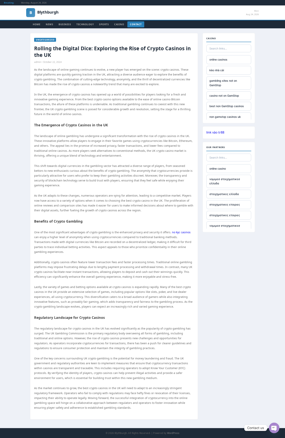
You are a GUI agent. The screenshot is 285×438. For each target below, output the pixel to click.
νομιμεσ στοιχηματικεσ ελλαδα (224, 181)
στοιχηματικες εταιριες (224, 204)
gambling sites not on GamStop (223, 83)
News (49, 24)
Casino (119, 24)
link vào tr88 (215, 132)
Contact (136, 24)
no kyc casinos (181, 232)
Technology (85, 24)
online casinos (218, 59)
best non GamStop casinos (226, 106)
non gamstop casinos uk (225, 116)
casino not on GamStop (224, 95)
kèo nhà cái (216, 70)
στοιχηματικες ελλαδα (224, 194)
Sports (104, 24)
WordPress (173, 433)
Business (65, 24)
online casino (217, 168)
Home (36, 24)
